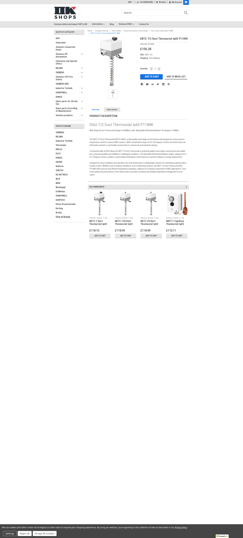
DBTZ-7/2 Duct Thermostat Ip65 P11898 (105, 33)
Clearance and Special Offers (66, 62)
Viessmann (61, 145)
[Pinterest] (168, 84)
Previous (184, 187)
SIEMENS (60, 72)
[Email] (147, 84)
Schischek (61, 42)
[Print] (152, 84)
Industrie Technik (64, 88)
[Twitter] (158, 84)
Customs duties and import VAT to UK (70, 24)
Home (89, 31)
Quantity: (144, 68)
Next (187, 187)
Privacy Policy (181, 527)
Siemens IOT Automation (62, 55)
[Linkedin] (163, 84)
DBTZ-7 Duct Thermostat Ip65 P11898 (98, 224)
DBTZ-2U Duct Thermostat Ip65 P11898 (149, 224)
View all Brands (63, 216)
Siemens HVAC (125, 24)
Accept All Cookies (44, 533)
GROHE (59, 162)
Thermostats (116, 31)
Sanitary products (64, 115)
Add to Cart (100, 236)
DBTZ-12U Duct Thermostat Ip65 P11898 (124, 224)
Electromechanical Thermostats (136, 31)
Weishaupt (61, 187)
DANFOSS (60, 200)
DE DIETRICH (62, 174)
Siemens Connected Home (65, 48)
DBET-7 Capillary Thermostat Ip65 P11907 (175, 224)
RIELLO (59, 149)
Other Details (112, 109)
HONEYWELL (61, 92)
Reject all (24, 533)
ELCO (58, 153)
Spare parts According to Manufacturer (66, 109)
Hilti (58, 38)
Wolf (58, 179)
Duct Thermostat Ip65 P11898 (162, 31)
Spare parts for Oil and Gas (66, 102)
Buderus (60, 166)
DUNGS (59, 97)
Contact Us (144, 24)
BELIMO (59, 68)
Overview (95, 109)
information (97, 24)
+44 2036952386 (146, 2)
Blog (112, 24)
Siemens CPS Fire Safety (64, 78)
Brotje (59, 212)
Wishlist (162, 2)
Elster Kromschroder (66, 204)
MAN (58, 183)
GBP (129, 2)
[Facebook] (142, 84)
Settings (9, 533)
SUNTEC (60, 170)
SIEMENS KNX (62, 83)
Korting (59, 208)
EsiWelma (60, 191)
